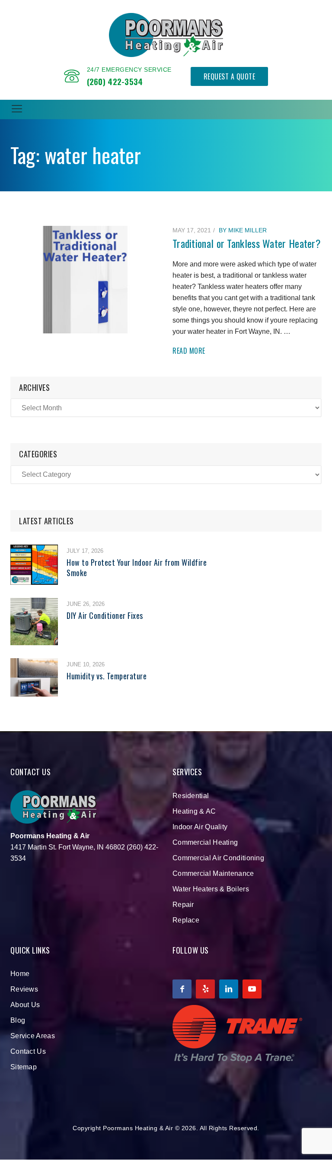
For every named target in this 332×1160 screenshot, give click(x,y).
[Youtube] (252, 988)
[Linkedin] (228, 988)
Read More (188, 351)
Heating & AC (194, 811)
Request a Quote (229, 76)
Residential (190, 795)
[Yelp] (205, 988)
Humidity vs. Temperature (107, 675)
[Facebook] (182, 988)
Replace (185, 920)
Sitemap (23, 1067)
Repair (183, 904)
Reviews (24, 989)
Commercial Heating (205, 842)
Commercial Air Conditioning (218, 858)
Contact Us (28, 1051)
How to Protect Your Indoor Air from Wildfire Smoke (137, 567)
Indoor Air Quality (199, 826)
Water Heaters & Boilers (210, 889)
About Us (25, 1004)
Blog (17, 1020)
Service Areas (32, 1036)
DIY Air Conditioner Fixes (105, 615)
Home (19, 973)
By (243, 230)
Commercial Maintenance (213, 873)
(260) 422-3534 (115, 81)
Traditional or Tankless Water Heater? (246, 243)
